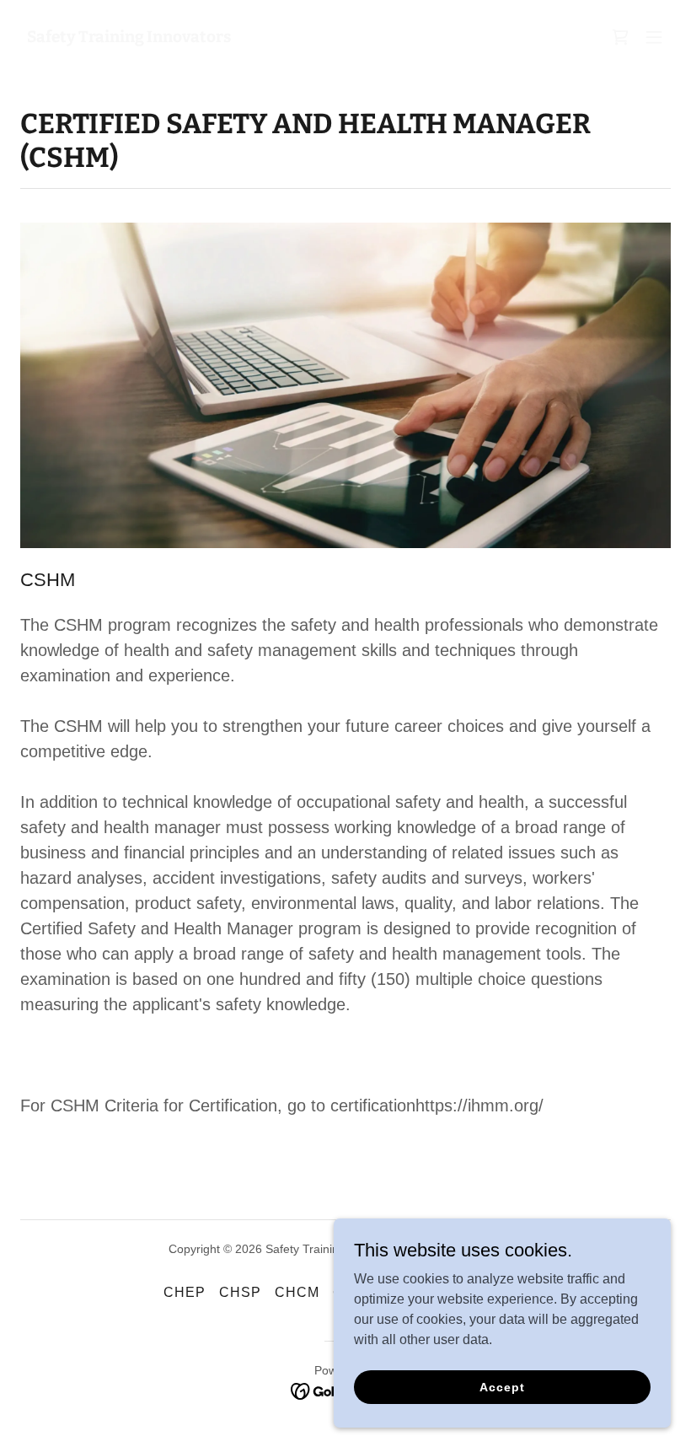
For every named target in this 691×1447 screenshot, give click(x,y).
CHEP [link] (184, 1292)
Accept (501, 1386)
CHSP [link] (240, 1292)
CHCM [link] (297, 1292)
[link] (129, 37)
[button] (654, 37)
